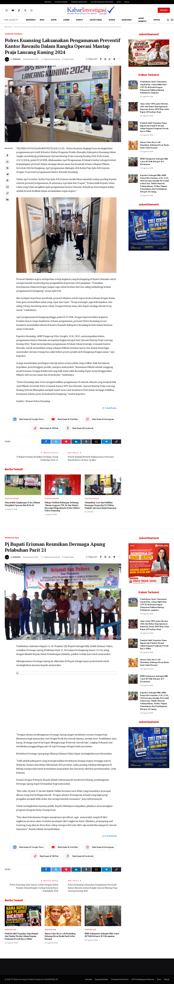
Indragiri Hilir (12, 537)
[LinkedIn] (7, 199)
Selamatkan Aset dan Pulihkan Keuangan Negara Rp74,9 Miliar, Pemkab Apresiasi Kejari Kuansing (100, 505)
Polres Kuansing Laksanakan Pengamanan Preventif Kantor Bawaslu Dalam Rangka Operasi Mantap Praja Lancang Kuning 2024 (92, 887)
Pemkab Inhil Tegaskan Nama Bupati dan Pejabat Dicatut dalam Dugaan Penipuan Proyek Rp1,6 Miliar (154, 127)
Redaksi (164, 10)
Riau (42, 19)
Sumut (79, 19)
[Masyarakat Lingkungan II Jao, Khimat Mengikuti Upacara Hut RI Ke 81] (23, 484)
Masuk (126, 2)
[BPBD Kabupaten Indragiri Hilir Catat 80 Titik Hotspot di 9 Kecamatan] (133, 161)
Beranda (48, 2)
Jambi (66, 19)
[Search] (168, 20)
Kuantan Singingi (13, 34)
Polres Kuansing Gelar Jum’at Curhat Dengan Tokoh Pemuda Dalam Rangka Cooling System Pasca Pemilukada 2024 (34, 887)
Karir (119, 2)
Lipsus (156, 19)
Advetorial (96, 19)
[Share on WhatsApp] (110, 59)
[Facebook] (7, 155)
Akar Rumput (142, 20)
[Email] (7, 186)
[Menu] (172, 20)
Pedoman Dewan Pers (79, 2)
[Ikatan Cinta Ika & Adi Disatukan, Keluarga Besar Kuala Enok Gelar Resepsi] (133, 145)
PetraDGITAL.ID (51, 979)
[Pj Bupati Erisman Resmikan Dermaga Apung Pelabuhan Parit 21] (63, 601)
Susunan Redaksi (61, 2)
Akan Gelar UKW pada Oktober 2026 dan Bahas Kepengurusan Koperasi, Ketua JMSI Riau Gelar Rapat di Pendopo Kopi (154, 107)
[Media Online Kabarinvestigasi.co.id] (91, 10)
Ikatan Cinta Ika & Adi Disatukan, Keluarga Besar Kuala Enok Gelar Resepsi (154, 145)
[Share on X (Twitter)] (105, 59)
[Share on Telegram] (114, 59)
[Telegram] (7, 174)
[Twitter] (7, 167)
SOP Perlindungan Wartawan (102, 2)
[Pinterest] (7, 180)
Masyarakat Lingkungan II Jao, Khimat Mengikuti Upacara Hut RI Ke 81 (22, 504)
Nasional (127, 19)
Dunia (112, 19)
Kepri (53, 19)
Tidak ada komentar (51, 59)
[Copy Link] (7, 193)
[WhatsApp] (7, 161)
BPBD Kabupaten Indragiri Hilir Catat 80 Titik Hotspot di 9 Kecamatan (154, 161)
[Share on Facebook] (101, 59)
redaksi (17, 59)
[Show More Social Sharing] (119, 59)
